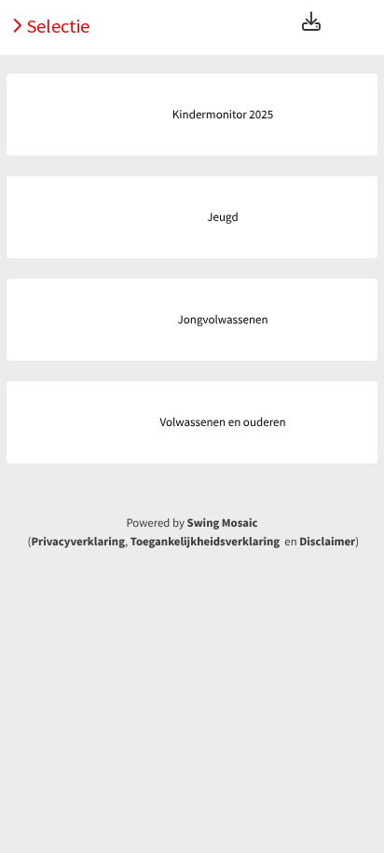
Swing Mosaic (222, 523)
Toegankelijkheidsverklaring (205, 541)
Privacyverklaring (78, 541)
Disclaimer (327, 541)
